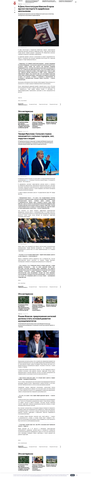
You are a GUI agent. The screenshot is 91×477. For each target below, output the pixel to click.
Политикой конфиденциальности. (36, 475)
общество (20, 97)
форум (27, 180)
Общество (20, 0)
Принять (72, 475)
